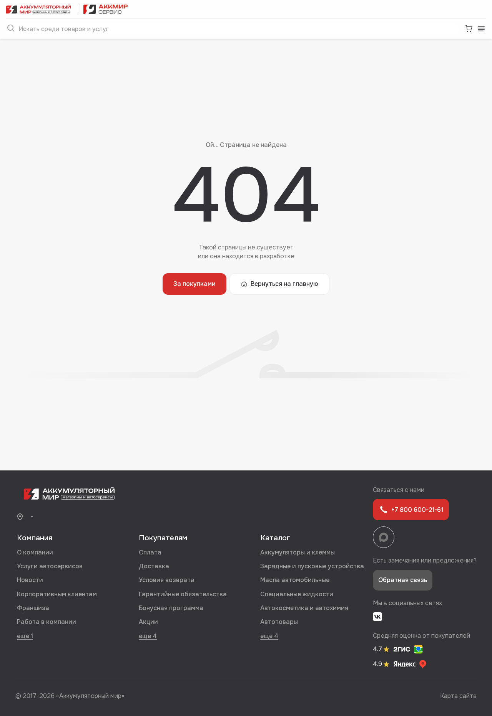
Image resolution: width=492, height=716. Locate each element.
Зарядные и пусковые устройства (312, 566)
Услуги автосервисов (50, 566)
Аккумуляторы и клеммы (297, 552)
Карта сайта (458, 696)
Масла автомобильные (294, 580)
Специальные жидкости (296, 594)
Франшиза (33, 608)
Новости (30, 580)
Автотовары (279, 622)
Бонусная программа (171, 608)
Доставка (154, 566)
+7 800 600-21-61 (417, 510)
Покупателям (163, 538)
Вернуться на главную (284, 284)
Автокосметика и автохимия (304, 608)
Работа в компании (46, 622)
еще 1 (25, 636)
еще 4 (148, 636)
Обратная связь (402, 580)
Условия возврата (166, 580)
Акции (148, 622)
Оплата (150, 552)
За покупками (194, 284)
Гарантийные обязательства (183, 594)
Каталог (275, 538)
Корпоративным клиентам (57, 594)
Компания (34, 538)
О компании (35, 552)
